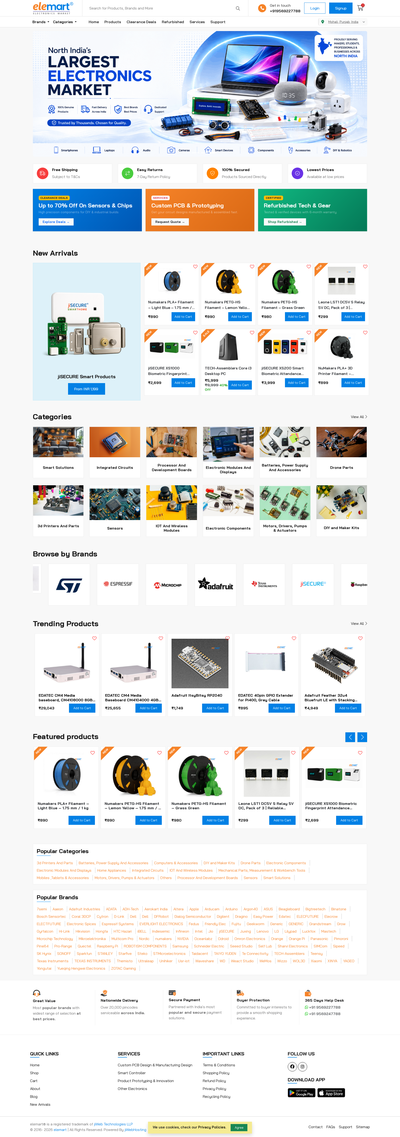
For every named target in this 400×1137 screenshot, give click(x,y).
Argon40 (251, 909)
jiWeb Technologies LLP (113, 1124)
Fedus (194, 923)
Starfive (125, 953)
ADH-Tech (130, 909)
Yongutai (44, 968)
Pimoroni (341, 938)
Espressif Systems (118, 923)
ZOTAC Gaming (123, 968)
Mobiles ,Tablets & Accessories (63, 877)
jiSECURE (226, 931)
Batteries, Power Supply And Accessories (113, 863)
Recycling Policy (216, 1096)
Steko (142, 953)
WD (222, 961)
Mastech (328, 931)
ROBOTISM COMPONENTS (145, 946)
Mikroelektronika (92, 938)
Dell (133, 916)
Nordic (144, 938)
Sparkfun (84, 953)
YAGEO (348, 961)
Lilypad (291, 931)
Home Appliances (111, 870)
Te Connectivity (255, 953)
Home (94, 21)
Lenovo (263, 931)
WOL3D (299, 961)
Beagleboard (289, 909)
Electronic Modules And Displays (64, 870)
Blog (34, 1096)
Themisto (125, 961)
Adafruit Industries (84, 909)
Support (217, 21)
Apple (194, 909)
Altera (178, 909)
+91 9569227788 (324, 1007)
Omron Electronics (249, 938)
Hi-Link (64, 931)
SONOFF (64, 953)
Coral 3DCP (81, 916)
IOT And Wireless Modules (191, 870)
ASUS (268, 909)
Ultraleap (146, 961)
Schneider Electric (209, 946)
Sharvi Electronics (293, 946)
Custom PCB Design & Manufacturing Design (155, 1065)
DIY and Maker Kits (219, 863)
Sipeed (338, 946)
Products (112, 21)
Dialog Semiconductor (193, 916)
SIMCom (320, 946)
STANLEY (105, 953)
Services (197, 21)
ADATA (111, 909)
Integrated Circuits (148, 870)
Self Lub (265, 946)
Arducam (212, 909)
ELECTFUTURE (49, 923)
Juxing (245, 931)
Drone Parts (251, 863)
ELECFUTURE (308, 916)
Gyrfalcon (45, 931)
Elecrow (331, 916)
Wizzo (282, 961)
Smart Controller (132, 1072)
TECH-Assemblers (289, 953)
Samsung (180, 946)
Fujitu (236, 923)
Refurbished (173, 21)
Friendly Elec (215, 923)
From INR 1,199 (86, 389)
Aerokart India (156, 909)
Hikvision (83, 931)
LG (277, 931)
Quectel (84, 946)
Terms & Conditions (219, 1065)
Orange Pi (297, 938)
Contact (316, 1126)
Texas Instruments (53, 961)
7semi (42, 909)
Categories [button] (63, 21)
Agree (239, 1127)
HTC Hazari (123, 931)
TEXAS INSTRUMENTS (92, 961)
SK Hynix (44, 953)
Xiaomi (316, 961)
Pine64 (43, 946)
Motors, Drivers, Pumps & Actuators (124, 877)
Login (314, 8)
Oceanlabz (203, 938)
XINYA (332, 961)
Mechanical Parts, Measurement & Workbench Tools (262, 870)
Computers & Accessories (176, 863)
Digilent (223, 916)
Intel (199, 931)
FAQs (330, 1126)
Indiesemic (161, 931)
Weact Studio (242, 961)
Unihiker (165, 961)
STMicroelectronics (169, 953)
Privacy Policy (214, 1088)
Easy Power (263, 916)
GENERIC (296, 923)
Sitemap (363, 1126)
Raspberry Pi (107, 946)
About (35, 1088)
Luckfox (309, 931)
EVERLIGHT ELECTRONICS (161, 923)
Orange (277, 938)
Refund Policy (214, 1080)
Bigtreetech (315, 909)
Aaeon (58, 909)
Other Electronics (132, 1088)
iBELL (142, 931)
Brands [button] (39, 21)
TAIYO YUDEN (225, 953)
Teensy (316, 953)
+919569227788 (285, 11)
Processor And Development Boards (208, 877)
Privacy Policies (211, 1127)
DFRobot (161, 916)
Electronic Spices (81, 923)
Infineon (182, 931)
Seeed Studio (241, 946)
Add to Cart (183, 316)
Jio (210, 931)
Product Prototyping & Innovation (146, 1080)
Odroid (223, 938)
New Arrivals (40, 1104)
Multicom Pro (122, 938)
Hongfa (102, 931)
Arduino (231, 909)
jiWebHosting (135, 1129)
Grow (341, 923)
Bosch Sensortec (51, 916)
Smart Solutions (277, 877)
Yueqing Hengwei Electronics (81, 968)
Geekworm (255, 923)
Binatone (338, 909)
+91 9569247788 (324, 1013)
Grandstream (320, 923)
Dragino (241, 916)
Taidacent (199, 953)
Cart (34, 1080)
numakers (163, 938)
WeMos (265, 961)
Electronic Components (286, 863)
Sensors (251, 877)
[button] (186, 152)
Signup (341, 8)
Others (166, 877)
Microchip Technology (55, 938)
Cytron (102, 916)
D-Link (119, 916)
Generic (276, 923)
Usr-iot (184, 961)
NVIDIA (183, 938)
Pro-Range (63, 946)
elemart (61, 1129)
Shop (34, 1072)
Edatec (285, 916)
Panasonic (319, 938)
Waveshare (204, 961)
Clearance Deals (141, 21)
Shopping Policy (216, 1072)
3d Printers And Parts (55, 863)
